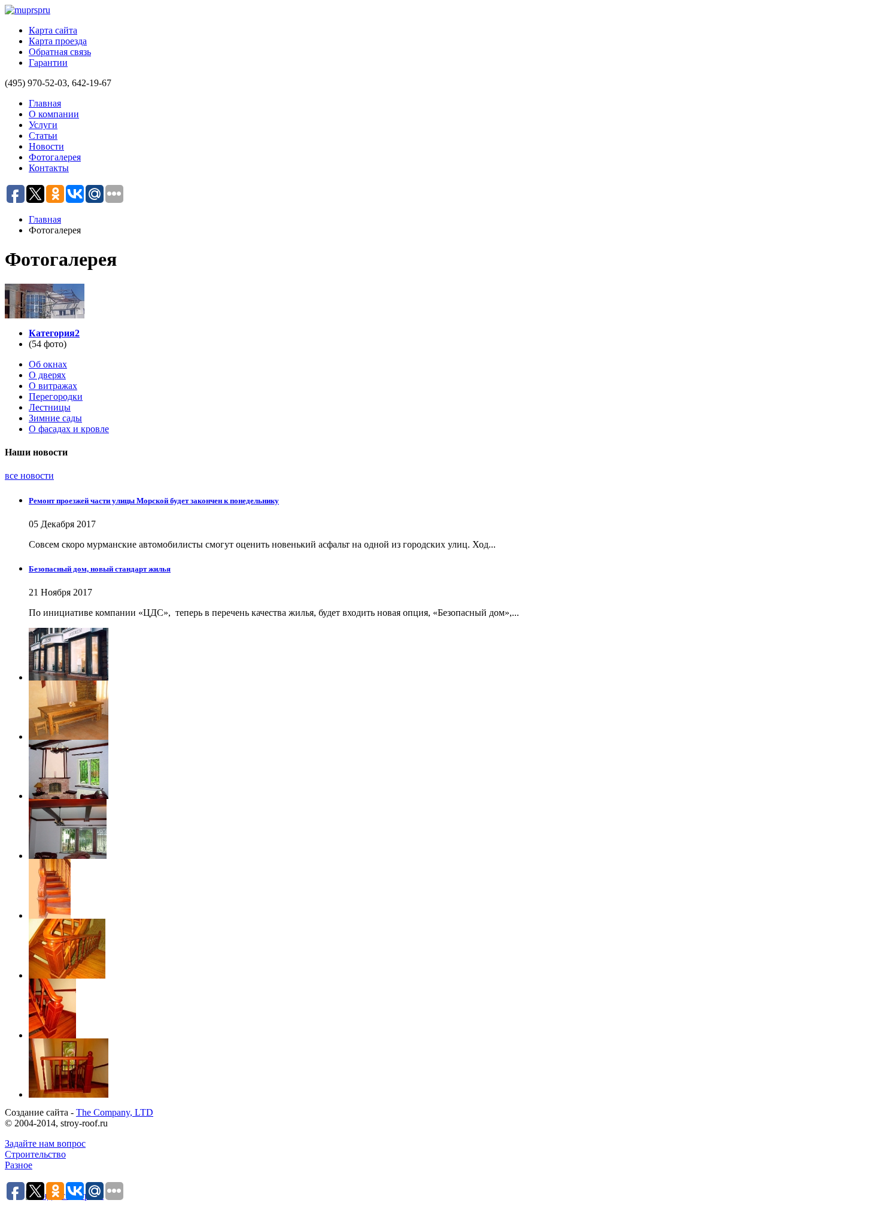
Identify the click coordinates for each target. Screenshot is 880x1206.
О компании (54, 114)
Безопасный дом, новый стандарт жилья (100, 568)
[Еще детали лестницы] (452, 1008)
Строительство (35, 1154)
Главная (45, 103)
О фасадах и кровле (69, 429)
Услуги (43, 125)
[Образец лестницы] (452, 889)
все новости (29, 475)
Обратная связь (60, 52)
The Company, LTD (114, 1112)
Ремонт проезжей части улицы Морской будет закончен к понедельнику (154, 500)
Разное (18, 1165)
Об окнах (48, 364)
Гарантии (48, 62)
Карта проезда (58, 41)
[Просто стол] (452, 710)
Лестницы (50, 407)
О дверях (47, 375)
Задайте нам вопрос (45, 1143)
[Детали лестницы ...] (452, 1068)
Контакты (49, 168)
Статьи (43, 135)
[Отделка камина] (452, 769)
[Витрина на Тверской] (452, 654)
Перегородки (56, 396)
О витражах (53, 386)
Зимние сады (55, 418)
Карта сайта (53, 30)
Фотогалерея (55, 157)
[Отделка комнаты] (452, 829)
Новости (46, 146)
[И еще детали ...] (452, 949)
